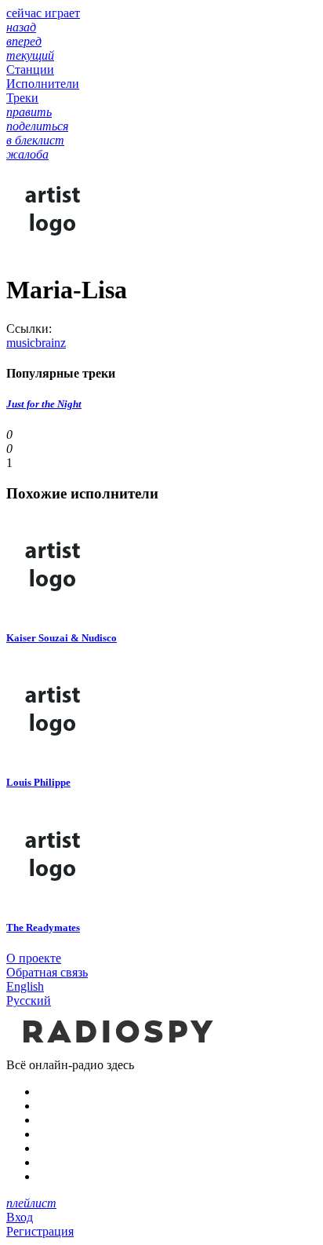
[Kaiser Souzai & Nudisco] (53, 607)
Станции (30, 69)
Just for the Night (44, 404)
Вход (19, 1217)
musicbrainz (36, 342)
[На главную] (116, 1050)
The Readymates (43, 927)
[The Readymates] (53, 897)
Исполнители (42, 83)
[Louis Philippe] (53, 751)
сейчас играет (43, 13)
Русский (28, 1000)
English (25, 986)
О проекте (33, 958)
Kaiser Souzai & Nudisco (61, 638)
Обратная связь (47, 972)
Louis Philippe (38, 782)
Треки (22, 97)
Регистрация (40, 1231)
